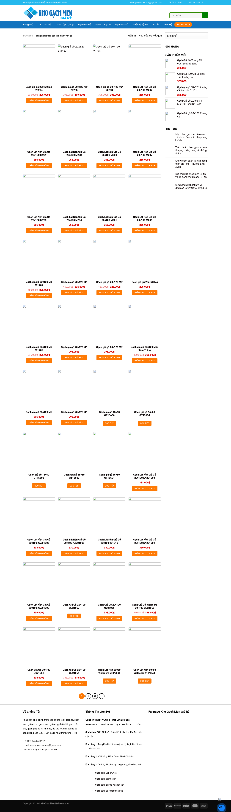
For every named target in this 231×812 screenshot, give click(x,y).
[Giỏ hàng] (205, 10)
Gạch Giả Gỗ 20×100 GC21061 (74, 671)
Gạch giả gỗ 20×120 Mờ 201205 (39, 349)
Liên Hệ (168, 24)
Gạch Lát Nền (45, 24)
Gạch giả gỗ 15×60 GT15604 (144, 414)
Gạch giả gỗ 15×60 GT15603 (38, 476)
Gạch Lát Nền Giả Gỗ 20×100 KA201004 (144, 476)
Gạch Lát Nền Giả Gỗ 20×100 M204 (74, 219)
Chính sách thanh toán (105, 779)
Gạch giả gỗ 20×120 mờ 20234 (39, 89)
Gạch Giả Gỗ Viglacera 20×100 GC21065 (144, 606)
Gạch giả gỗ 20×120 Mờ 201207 (39, 283)
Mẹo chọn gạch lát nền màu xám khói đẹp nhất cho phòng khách (191, 137)
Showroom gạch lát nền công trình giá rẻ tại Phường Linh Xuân (191, 163)
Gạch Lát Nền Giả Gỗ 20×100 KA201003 (38, 606)
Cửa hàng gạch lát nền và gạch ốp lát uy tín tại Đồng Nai (191, 186)
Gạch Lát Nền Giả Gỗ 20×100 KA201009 (74, 541)
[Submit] (205, 15)
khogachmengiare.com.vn (45, 749)
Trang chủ (28, 24)
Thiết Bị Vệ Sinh (141, 24)
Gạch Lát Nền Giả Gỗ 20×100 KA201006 (38, 541)
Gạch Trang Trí (103, 24)
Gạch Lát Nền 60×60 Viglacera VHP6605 (144, 671)
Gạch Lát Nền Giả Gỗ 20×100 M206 (144, 219)
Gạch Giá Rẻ (84, 24)
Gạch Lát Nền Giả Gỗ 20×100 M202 (144, 89)
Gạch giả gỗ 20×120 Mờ (74, 282)
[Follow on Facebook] (207, 2)
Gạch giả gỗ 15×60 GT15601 (109, 476)
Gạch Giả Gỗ (121, 24)
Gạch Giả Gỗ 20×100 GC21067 (74, 606)
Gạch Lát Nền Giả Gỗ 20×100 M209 (38, 153)
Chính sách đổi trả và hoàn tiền (109, 785)
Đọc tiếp (109, 423)
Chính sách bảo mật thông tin (109, 791)
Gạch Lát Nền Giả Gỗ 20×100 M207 (144, 153)
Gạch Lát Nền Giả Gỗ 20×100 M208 (109, 153)
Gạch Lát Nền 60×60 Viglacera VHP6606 (109, 671)
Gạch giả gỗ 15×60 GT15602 (74, 476)
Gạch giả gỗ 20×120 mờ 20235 (74, 89)
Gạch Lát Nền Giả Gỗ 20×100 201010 (109, 541)
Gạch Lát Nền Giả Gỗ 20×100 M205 (38, 219)
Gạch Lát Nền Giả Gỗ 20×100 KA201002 (144, 541)
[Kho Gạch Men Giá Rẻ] (48, 13)
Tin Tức (155, 24)
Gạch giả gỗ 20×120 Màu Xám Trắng (144, 349)
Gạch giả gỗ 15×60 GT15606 (109, 414)
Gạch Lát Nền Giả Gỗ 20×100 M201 (109, 219)
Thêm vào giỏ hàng (38, 100)
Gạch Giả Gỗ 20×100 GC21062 (39, 671)
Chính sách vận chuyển (106, 773)
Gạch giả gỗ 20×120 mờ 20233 (109, 89)
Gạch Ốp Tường (65, 24)
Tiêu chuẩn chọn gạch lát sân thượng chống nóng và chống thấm (191, 150)
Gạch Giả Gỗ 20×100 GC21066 (109, 606)
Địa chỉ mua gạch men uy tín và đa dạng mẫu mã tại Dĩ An (191, 175)
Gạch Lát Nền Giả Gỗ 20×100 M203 (74, 153)
